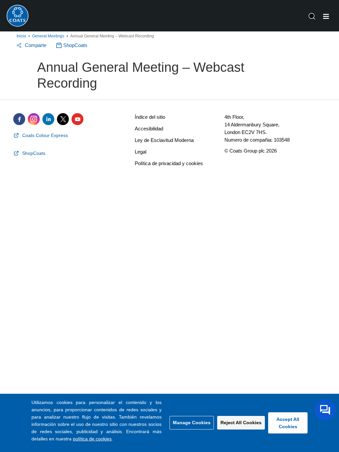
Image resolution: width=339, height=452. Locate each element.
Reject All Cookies (241, 422)
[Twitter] (63, 119)
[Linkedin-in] (48, 119)
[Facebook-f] (19, 119)
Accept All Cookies (287, 423)
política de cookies (92, 438)
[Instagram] (34, 119)
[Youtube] (77, 119)
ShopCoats (75, 45)
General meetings (48, 36)
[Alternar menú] (326, 16)
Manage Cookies (192, 422)
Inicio (21, 36)
